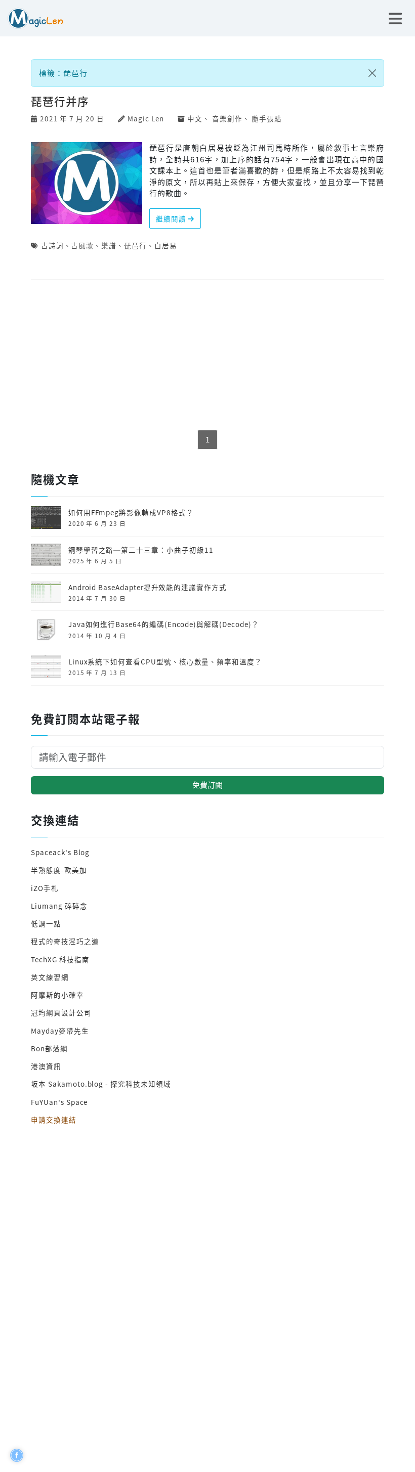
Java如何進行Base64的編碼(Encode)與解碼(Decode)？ (163, 624)
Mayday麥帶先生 (60, 1030)
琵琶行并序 (60, 101)
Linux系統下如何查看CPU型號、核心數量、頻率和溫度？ (165, 661)
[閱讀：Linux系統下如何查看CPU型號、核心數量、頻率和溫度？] (46, 665)
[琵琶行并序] (86, 181)
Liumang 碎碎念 (59, 906)
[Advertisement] (207, 355)
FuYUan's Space (59, 1102)
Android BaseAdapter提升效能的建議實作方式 (147, 587)
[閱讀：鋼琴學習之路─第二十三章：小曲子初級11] (46, 554)
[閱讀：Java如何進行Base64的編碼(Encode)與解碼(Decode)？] (46, 628)
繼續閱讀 (172, 218)
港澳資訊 (46, 1066)
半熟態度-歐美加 (59, 870)
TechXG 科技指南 (60, 959)
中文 (194, 118)
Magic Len (145, 118)
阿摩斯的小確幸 (57, 995)
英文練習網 (50, 977)
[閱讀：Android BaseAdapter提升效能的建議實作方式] (46, 591)
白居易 (165, 245)
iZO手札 (45, 888)
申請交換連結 (53, 1119)
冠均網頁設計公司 (61, 1012)
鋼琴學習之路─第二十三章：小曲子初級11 (141, 550)
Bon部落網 (49, 1048)
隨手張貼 (267, 118)
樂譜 (108, 245)
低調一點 (46, 923)
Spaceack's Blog (60, 852)
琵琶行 (135, 245)
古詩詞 (52, 245)
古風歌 (82, 245)
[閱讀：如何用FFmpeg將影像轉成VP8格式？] (46, 516)
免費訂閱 (207, 784)
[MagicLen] (31, 17)
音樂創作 (227, 118)
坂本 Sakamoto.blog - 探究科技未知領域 (101, 1084)
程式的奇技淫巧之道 (65, 941)
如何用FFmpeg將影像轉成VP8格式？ (131, 512)
